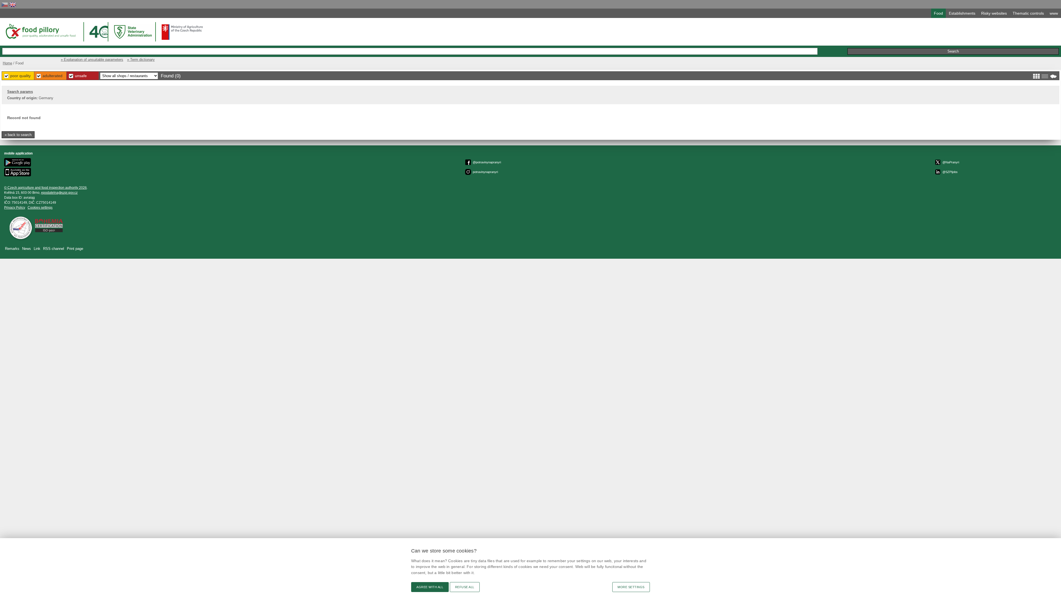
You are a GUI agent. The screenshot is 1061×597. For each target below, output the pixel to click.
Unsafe (81, 76)
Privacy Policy (14, 208)
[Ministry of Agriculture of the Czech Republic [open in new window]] (182, 32)
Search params (20, 92)
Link (37, 249)
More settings (631, 587)
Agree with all (429, 587)
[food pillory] (40, 31)
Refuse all (464, 587)
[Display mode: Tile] (1036, 76)
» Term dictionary (141, 59)
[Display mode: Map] (1053, 76)
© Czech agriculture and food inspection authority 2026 (45, 188)
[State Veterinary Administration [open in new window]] (133, 31)
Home (7, 63)
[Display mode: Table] (1044, 76)
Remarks (12, 249)
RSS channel (53, 249)
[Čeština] (4, 4)
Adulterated (52, 76)
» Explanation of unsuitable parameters (92, 59)
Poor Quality (20, 76)
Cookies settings (40, 208)
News (26, 249)
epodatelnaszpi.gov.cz (59, 193)
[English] (12, 4)
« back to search (18, 135)
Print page (75, 249)
